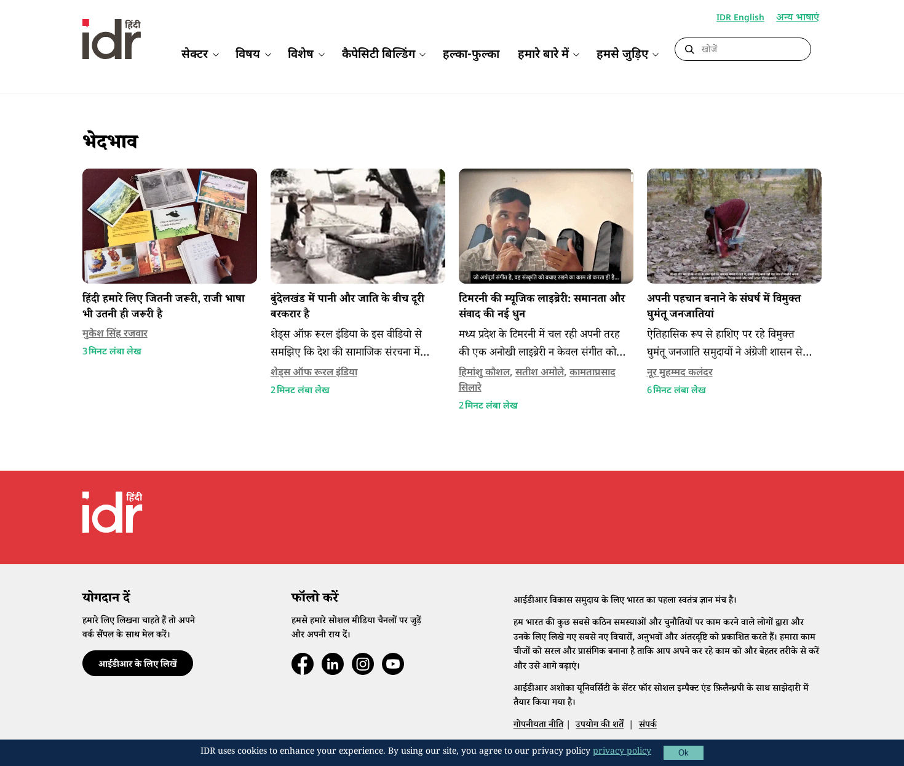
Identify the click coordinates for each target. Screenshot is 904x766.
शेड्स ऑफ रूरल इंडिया (314, 373)
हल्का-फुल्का (471, 55)
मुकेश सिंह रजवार (115, 334)
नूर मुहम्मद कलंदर (680, 373)
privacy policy (622, 752)
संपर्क (648, 726)
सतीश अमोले (539, 373)
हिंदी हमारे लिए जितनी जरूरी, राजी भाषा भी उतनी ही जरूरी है (163, 308)
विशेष (301, 55)
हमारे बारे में (543, 55)
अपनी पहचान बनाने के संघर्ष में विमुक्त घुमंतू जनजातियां (724, 308)
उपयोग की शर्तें (600, 726)
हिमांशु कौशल (484, 373)
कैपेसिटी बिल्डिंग (378, 55)
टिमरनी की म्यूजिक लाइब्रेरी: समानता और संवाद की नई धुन (542, 308)
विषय (248, 55)
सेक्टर (194, 55)
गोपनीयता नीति (538, 726)
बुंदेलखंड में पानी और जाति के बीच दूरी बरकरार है (347, 308)
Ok (683, 752)
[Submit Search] (689, 50)
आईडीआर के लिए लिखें (137, 665)
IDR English (740, 18)
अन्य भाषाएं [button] (797, 19)
